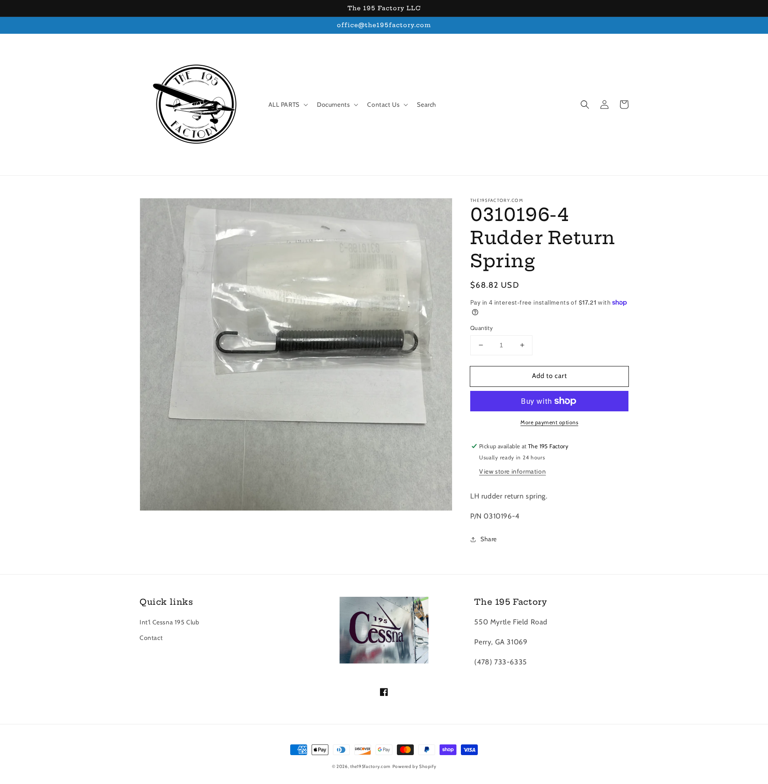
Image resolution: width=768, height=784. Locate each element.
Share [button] (488, 539)
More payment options (549, 422)
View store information (512, 471)
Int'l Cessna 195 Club (170, 622)
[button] (585, 104)
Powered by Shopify (414, 766)
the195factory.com (370, 766)
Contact (151, 638)
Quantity (481, 327)
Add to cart (549, 376)
